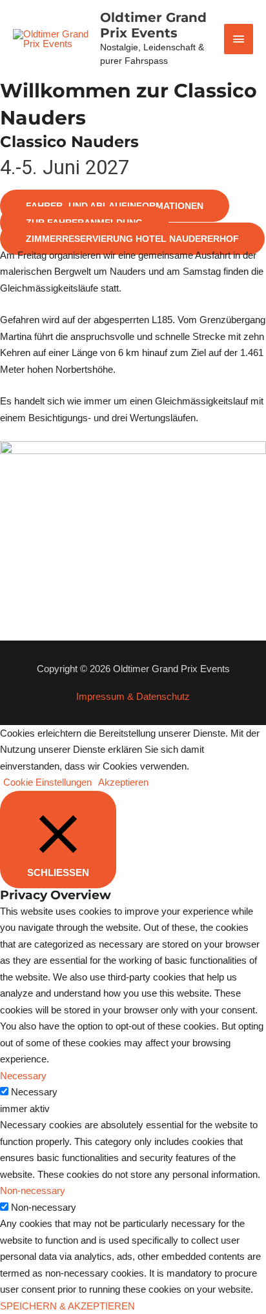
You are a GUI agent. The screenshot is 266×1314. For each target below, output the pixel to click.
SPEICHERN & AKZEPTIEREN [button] (67, 1305)
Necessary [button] (23, 1075)
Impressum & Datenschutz (133, 696)
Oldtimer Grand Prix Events (153, 25)
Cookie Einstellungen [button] (47, 782)
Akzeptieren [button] (123, 782)
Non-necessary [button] (32, 1190)
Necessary (34, 1091)
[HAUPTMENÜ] (239, 39)
